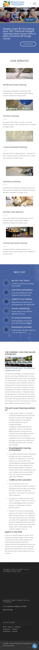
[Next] (37, 13)
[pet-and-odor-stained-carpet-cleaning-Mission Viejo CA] (19, 201)
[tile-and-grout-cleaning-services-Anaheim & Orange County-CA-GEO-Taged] (19, 105)
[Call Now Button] (34, 646)
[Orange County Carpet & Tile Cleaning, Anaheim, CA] (16, 3)
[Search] (29, 3)
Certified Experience (22, 290)
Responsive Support (22, 327)
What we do (29, 20)
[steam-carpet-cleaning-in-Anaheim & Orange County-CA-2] (19, 73)
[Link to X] (32, 647)
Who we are (15, 20)
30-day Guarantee (21, 308)
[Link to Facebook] (29, 647)
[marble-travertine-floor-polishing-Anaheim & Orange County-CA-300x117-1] (19, 136)
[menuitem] (29, 3)
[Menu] (33, 3)
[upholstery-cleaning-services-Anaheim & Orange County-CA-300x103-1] (19, 171)
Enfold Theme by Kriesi (8, 645)
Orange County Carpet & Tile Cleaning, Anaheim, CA (22, 643)
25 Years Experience (22, 318)
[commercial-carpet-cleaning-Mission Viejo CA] (19, 232)
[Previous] (1, 13)
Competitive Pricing (22, 299)
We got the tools (20, 280)
